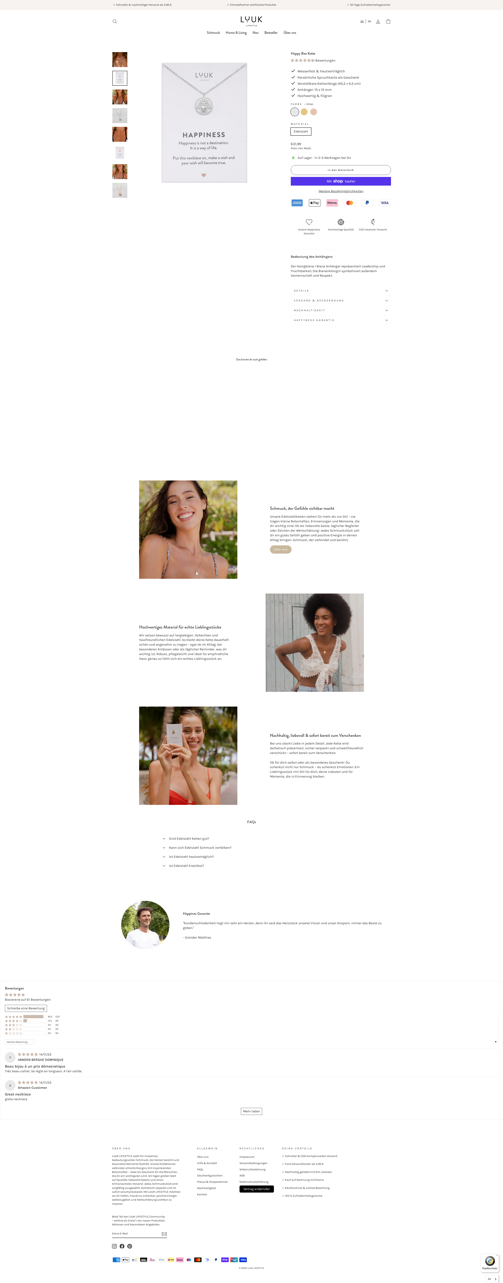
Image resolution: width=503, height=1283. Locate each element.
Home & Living (236, 32)
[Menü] (496, 1256)
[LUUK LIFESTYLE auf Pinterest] (129, 1246)
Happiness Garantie (314, 320)
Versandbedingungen (253, 1163)
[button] (301, 60)
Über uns (290, 32)
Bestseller (271, 32)
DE (362, 21)
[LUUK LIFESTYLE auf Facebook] (122, 1246)
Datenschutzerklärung (254, 1182)
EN (369, 21)
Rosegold (314, 112)
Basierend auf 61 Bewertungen (28, 999)
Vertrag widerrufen (256, 1189)
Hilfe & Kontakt (207, 1163)
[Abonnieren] (164, 1233)
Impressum (247, 1157)
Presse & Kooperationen (212, 1182)
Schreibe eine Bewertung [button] (26, 1008)
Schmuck (213, 32)
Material (300, 123)
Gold (304, 112)
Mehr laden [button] (251, 1111)
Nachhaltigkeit (309, 310)
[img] (28, 1054)
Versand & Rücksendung (319, 300)
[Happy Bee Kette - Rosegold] (125, 452)
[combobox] (362, 21)
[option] (369, 21)
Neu (255, 32)
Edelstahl (301, 131)
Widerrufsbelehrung (252, 1169)
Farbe (302, 104)
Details (301, 290)
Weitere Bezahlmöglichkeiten (341, 191)
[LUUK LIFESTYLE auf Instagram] (114, 1246)
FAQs (200, 1169)
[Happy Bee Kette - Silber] (115, 452)
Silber (295, 112)
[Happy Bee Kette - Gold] (120, 452)
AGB (242, 1175)
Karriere (202, 1194)
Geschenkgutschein (210, 1175)
